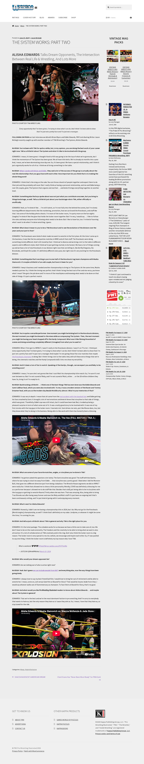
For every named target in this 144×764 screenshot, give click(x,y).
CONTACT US (20, 728)
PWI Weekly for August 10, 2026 (116, 340)
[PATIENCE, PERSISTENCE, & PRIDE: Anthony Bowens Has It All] (115, 109)
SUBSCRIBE (62, 17)
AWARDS (51, 17)
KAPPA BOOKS (62, 728)
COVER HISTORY (29, 17)
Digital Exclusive (31, 670)
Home (17, 26)
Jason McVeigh (36, 38)
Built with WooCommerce (34, 751)
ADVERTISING (20, 724)
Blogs (22, 26)
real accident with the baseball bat (73, 396)
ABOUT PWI (19, 720)
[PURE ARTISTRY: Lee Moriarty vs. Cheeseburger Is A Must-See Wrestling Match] (115, 194)
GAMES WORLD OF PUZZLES (67, 720)
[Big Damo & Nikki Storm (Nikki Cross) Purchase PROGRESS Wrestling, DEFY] (115, 145)
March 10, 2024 (45, 551)
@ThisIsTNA (42, 546)
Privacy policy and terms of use (107, 734)
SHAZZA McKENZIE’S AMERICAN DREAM (30, 677)
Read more (112, 86)
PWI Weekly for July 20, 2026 (115, 371)
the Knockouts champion (22, 356)
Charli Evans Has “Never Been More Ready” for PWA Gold (79, 678)
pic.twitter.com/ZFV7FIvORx (57, 546)
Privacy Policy (17, 751)
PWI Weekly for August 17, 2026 (116, 333)
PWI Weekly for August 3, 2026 (116, 352)
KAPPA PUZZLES (63, 724)
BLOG (42, 17)
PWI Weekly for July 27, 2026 (115, 362)
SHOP (73, 17)
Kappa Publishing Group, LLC (118, 731)
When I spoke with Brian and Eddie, (33, 171)
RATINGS (15, 17)
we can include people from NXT (45, 570)
